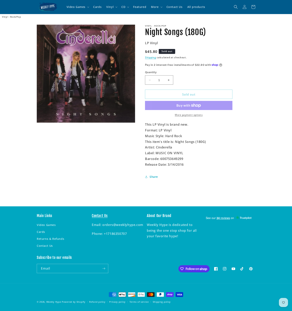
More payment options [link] (189, 115)
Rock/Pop (15, 16)
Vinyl (5, 16)
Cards (41, 232)
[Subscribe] (103, 268)
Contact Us (45, 246)
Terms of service (139, 301)
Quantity (151, 72)
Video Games (46, 225)
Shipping (150, 57)
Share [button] (154, 177)
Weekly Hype (53, 301)
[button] (77, 7)
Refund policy (97, 301)
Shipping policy (162, 301)
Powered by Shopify (73, 301)
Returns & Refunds (50, 239)
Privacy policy (117, 301)
